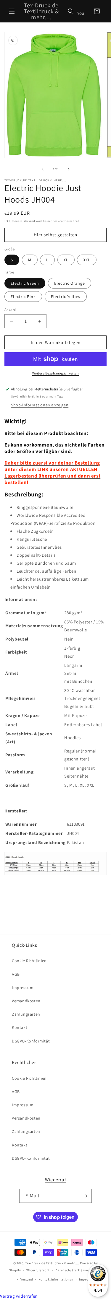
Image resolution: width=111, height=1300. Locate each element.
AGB (16, 974)
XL (66, 260)
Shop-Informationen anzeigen (39, 405)
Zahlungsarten (26, 1014)
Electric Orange (69, 283)
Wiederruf (55, 1180)
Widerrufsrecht (38, 1270)
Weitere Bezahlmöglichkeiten (55, 373)
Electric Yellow (66, 296)
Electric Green (25, 283)
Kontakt (19, 1027)
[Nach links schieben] (42, 169)
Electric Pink (23, 296)
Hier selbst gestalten (55, 234)
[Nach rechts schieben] (68, 169)
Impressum (22, 987)
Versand (29, 221)
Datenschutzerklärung (72, 1270)
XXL (86, 260)
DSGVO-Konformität (31, 1041)
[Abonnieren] (84, 1196)
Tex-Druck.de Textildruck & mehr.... (52, 1263)
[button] (11, 11)
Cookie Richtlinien (29, 960)
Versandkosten (26, 1000)
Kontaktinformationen (55, 1279)
